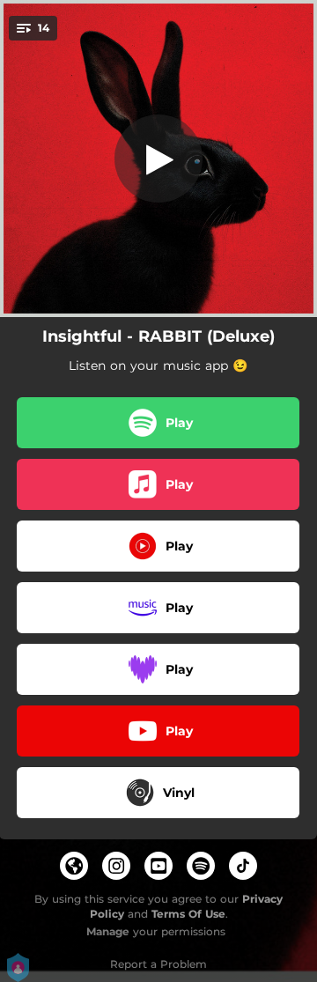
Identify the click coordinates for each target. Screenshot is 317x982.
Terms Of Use (188, 913)
